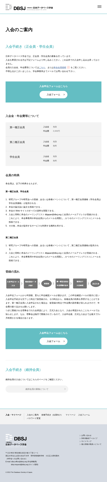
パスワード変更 (34, 418)
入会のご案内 (33, 415)
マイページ (70, 415)
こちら (42, 67)
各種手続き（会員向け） (52, 415)
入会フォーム (53, 94)
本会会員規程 (60, 67)
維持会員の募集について (36, 389)
